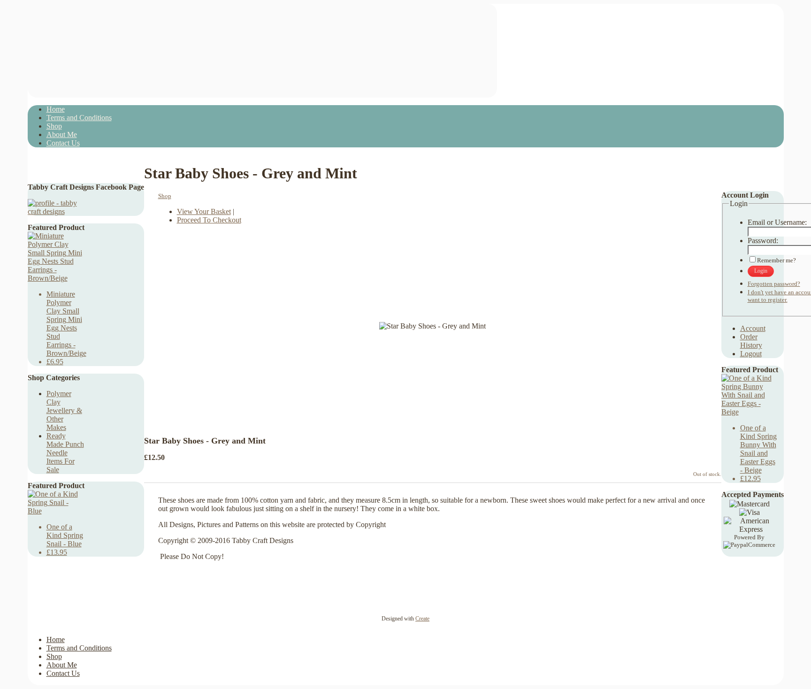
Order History (751, 341)
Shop (54, 126)
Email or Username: (777, 222)
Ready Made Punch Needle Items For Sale (65, 453)
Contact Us (63, 143)
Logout (751, 354)
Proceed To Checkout (209, 220)
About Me (61, 134)
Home (55, 109)
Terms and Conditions (79, 118)
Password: (763, 241)
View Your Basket (204, 211)
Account (752, 328)
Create (422, 618)
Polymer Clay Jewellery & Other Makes (64, 410)
